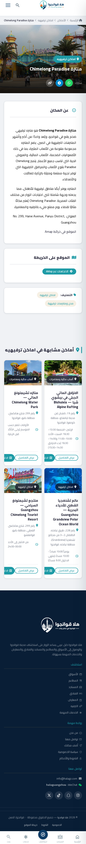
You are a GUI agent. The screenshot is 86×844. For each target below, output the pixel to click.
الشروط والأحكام (70, 758)
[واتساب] (69, 83)
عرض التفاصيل (66, 457)
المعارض (75, 700)
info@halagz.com (67, 778)
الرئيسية (74, 20)
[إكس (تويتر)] (49, 795)
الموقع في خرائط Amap (60, 232)
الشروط (44, 825)
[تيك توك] (59, 795)
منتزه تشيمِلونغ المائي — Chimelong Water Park (25, 400)
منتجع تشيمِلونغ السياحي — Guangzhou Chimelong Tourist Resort (24, 510)
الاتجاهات (44, 457)
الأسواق (75, 674)
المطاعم (75, 680)
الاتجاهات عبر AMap (57, 271)
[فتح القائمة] (8, 5)
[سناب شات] (68, 795)
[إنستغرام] (78, 795)
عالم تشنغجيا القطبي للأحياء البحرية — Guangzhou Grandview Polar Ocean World (65, 512)
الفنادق (76, 693)
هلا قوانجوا (62, 817)
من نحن (75, 733)
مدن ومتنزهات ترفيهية (60, 303)
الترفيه (76, 706)
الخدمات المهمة (71, 712)
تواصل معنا (73, 739)
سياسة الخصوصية (70, 752)
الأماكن (61, 20)
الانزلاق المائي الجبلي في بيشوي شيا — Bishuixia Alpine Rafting (64, 400)
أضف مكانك (73, 745)
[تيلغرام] (59, 83)
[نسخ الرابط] (50, 83)
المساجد (75, 687)
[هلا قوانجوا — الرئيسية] (43, 625)
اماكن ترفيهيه (45, 20)
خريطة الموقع (30, 825)
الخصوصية (57, 825)
